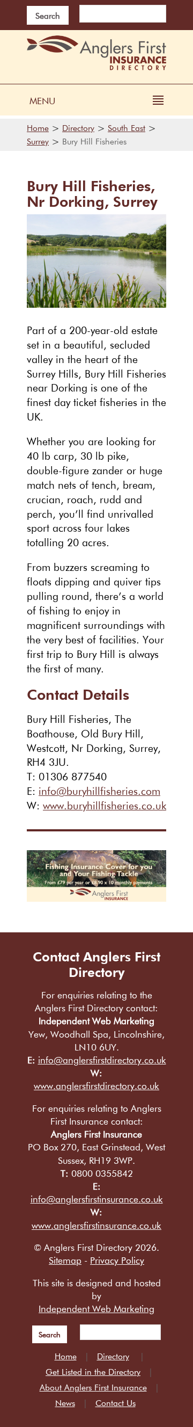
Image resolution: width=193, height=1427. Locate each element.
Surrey (38, 141)
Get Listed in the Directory (93, 1371)
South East (126, 127)
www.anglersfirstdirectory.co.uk (96, 1085)
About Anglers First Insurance (93, 1387)
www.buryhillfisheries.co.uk (104, 805)
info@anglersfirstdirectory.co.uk (102, 1060)
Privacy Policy (117, 1260)
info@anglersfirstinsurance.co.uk (97, 1199)
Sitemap (65, 1260)
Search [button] (47, 15)
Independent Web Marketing (96, 1308)
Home (38, 127)
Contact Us (115, 1402)
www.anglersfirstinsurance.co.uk (96, 1225)
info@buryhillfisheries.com (99, 791)
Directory (78, 127)
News (65, 1402)
